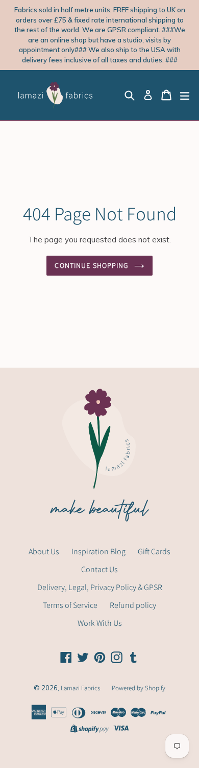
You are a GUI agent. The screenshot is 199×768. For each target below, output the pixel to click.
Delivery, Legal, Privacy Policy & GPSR (99, 587)
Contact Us (99, 569)
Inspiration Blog (98, 551)
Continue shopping (92, 265)
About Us (44, 551)
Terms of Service (70, 605)
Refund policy (133, 605)
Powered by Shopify (138, 688)
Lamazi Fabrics (81, 688)
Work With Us (100, 623)
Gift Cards (154, 551)
